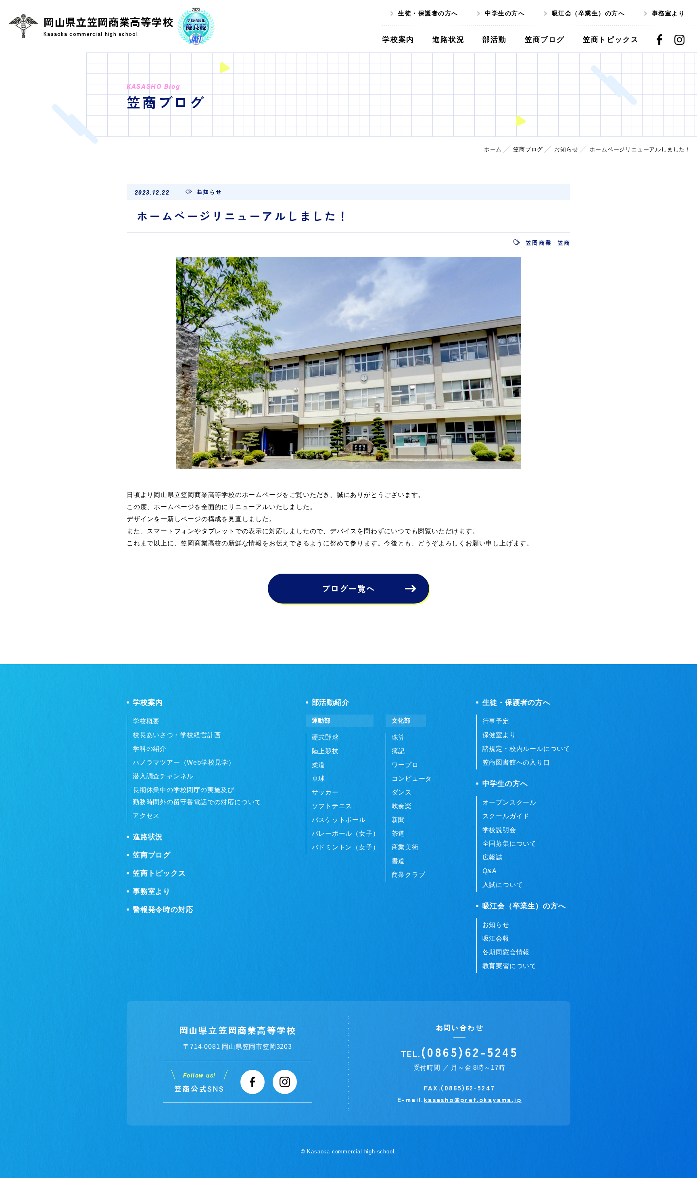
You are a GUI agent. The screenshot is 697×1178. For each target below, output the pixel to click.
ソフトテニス (332, 806)
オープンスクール (509, 802)
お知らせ (566, 149)
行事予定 (495, 721)
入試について (502, 884)
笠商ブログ (528, 149)
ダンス (402, 792)
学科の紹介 (150, 748)
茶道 (398, 833)
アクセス (146, 815)
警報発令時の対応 (163, 910)
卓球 (319, 778)
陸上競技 (325, 751)
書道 (398, 860)
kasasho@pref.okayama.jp (473, 1099)
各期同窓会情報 (506, 952)
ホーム (493, 149)
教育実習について (509, 965)
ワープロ (405, 764)
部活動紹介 (331, 702)
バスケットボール (339, 819)
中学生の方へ (505, 13)
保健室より (499, 735)
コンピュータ (412, 778)
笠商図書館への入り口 (516, 762)
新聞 (398, 819)
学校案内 (148, 702)
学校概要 (146, 721)
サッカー (325, 792)
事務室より (668, 13)
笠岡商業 (538, 243)
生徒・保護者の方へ (428, 13)
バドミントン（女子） (346, 847)
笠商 (563, 243)
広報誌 (492, 857)
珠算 (398, 737)
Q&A (489, 871)
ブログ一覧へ (348, 588)
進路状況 (148, 837)
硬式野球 (325, 737)
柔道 (319, 764)
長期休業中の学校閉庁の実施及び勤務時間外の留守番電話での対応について (197, 795)
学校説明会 (499, 829)
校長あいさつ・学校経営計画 (177, 735)
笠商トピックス (159, 873)
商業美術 (405, 847)
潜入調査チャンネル (163, 776)
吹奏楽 (402, 806)
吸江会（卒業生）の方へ (588, 13)
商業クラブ (409, 874)
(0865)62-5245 (469, 1052)
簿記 (398, 751)
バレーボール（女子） (346, 833)
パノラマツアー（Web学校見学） (184, 762)
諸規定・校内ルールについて (526, 748)
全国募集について (509, 843)
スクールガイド (506, 816)
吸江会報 (495, 938)
